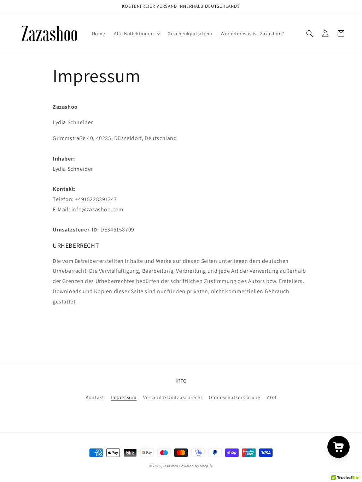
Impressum (123, 397)
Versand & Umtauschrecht (173, 397)
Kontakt (95, 397)
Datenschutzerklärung (234, 397)
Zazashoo (170, 466)
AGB (271, 397)
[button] (136, 33)
